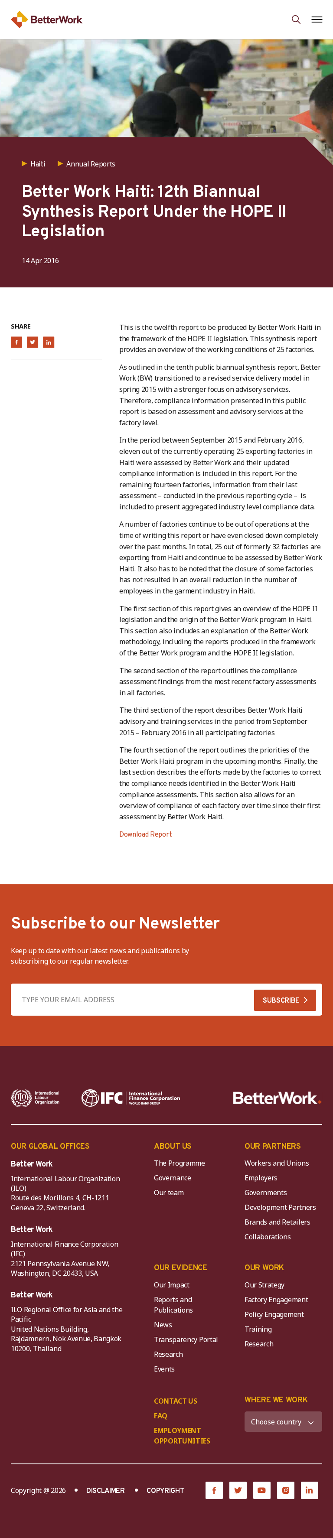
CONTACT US (175, 1401)
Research (168, 1354)
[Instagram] (285, 1490)
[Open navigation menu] (316, 19)
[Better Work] (277, 1098)
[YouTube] (262, 1490)
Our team (168, 1192)
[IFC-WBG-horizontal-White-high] (131, 1098)
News (163, 1324)
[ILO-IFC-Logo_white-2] (35, 1098)
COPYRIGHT (165, 1491)
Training (258, 1329)
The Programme (179, 1163)
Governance (172, 1178)
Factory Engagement (276, 1299)
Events (164, 1369)
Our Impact (171, 1285)
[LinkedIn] (309, 1490)
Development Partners (280, 1207)
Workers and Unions (277, 1163)
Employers (261, 1178)
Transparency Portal (186, 1339)
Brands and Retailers (277, 1222)
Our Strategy (264, 1285)
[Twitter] (238, 1490)
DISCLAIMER (105, 1491)
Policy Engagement (276, 1314)
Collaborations (268, 1236)
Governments (266, 1192)
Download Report (145, 835)
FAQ (160, 1416)
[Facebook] (214, 1490)
